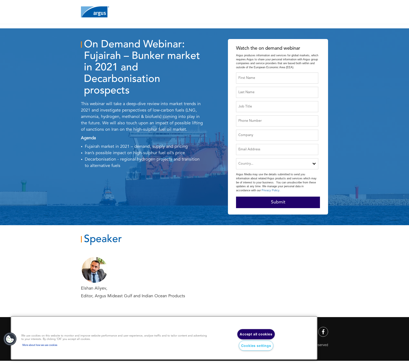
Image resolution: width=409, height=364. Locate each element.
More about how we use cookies (39, 345)
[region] (164, 338)
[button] (10, 339)
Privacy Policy (270, 190)
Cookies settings (256, 345)
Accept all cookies (256, 334)
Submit (278, 202)
